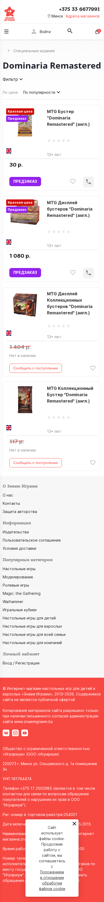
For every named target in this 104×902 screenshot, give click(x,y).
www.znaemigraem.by (33, 721)
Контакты (11, 503)
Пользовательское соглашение (32, 540)
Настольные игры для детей (29, 618)
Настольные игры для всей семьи (34, 634)
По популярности (39, 92)
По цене (10, 92)
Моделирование (18, 577)
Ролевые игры (16, 585)
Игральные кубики (20, 610)
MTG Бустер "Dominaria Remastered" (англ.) (68, 118)
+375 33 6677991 (79, 9)
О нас (8, 495)
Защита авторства (20, 511)
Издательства (16, 532)
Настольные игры (19, 568)
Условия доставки (19, 548)
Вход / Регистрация (21, 663)
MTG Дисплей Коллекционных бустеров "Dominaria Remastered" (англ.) (70, 303)
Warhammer (13, 601)
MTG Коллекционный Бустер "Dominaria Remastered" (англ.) (70, 395)
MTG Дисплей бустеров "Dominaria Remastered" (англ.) (70, 209)
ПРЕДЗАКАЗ (25, 181)
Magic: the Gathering (22, 593)
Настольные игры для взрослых (32, 626)
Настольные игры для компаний (32, 642)
